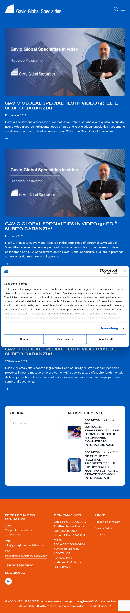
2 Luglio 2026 (111, 452)
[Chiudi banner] (125, 271)
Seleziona (63, 339)
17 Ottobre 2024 (14, 235)
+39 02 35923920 (19, 565)
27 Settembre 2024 (16, 361)
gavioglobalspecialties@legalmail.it (26, 556)
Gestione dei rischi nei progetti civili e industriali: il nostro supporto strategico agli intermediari (101, 467)
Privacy (41, 317)
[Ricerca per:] (36, 423)
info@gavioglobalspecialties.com (25, 545)
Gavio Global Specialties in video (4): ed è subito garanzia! (61, 106)
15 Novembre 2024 (15, 115)
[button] (123, 9)
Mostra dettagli (110, 328)
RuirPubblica (74, 562)
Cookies (28, 317)
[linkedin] (8, 581)
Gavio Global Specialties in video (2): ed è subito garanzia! (61, 352)
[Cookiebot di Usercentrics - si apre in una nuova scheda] (102, 271)
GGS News (92, 420)
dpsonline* (104, 606)
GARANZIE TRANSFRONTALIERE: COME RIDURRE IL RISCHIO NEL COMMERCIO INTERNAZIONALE (101, 436)
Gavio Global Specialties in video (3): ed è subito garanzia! (61, 226)
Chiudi (24, 339)
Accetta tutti (106, 339)
